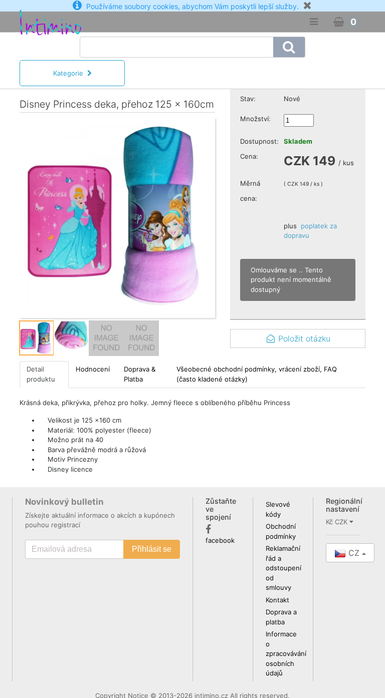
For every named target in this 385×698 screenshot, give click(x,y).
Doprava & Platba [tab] (139, 374)
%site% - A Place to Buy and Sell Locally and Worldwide (39, 56)
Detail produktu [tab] (41, 374)
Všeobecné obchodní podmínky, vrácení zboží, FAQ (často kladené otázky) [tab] (256, 374)
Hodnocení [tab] (93, 369)
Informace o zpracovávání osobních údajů (286, 653)
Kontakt (277, 599)
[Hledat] (289, 47)
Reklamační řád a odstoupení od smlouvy (283, 567)
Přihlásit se (151, 549)
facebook (220, 540)
